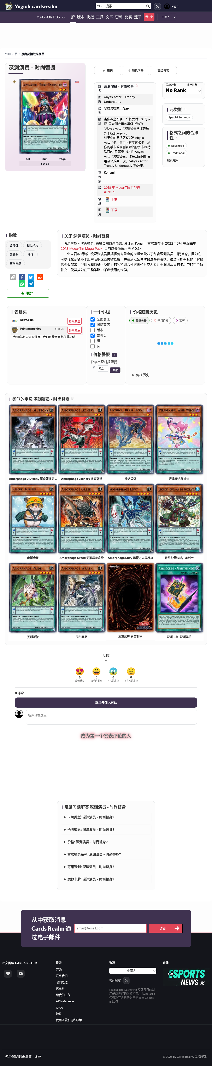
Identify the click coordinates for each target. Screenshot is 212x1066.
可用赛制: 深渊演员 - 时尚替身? (90, 867)
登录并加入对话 (106, 702)
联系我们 (61, 976)
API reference (65, 1001)
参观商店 (74, 321)
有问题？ (28, 293)
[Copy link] (13, 277)
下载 (114, 199)
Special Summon (179, 117)
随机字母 (137, 70)
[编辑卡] (137, 86)
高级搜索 (163, 70)
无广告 (149, 16)
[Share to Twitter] (31, 277)
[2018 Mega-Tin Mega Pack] (14, 81)
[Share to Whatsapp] (22, 283)
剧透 (110, 70)
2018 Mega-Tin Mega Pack (81, 248)
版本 (100, 330)
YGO (8, 54)
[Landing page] (9, 6)
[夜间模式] (157, 6)
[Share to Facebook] (22, 277)
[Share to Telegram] (31, 283)
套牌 (182, 320)
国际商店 (103, 325)
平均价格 (163, 320)
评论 (30, 254)
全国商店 (103, 319)
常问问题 (15, 263)
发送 (115, 370)
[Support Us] (8, 974)
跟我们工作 (63, 995)
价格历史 (142, 375)
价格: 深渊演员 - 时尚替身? (87, 842)
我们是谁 (61, 982)
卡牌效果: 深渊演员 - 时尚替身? (90, 829)
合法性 (14, 245)
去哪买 (14, 254)
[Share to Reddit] (40, 277)
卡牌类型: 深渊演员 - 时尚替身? (90, 817)
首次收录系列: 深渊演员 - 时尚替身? (94, 854)
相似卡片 (32, 245)
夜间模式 (115, 980)
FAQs (59, 1007)
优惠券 (60, 988)
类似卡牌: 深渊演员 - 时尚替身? (90, 879)
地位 (59, 1014)
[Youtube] (21, 974)
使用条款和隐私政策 (69, 1020)
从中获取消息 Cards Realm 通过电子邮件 (51, 928)
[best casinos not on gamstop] (186, 976)
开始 (59, 969)
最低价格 (141, 320)
